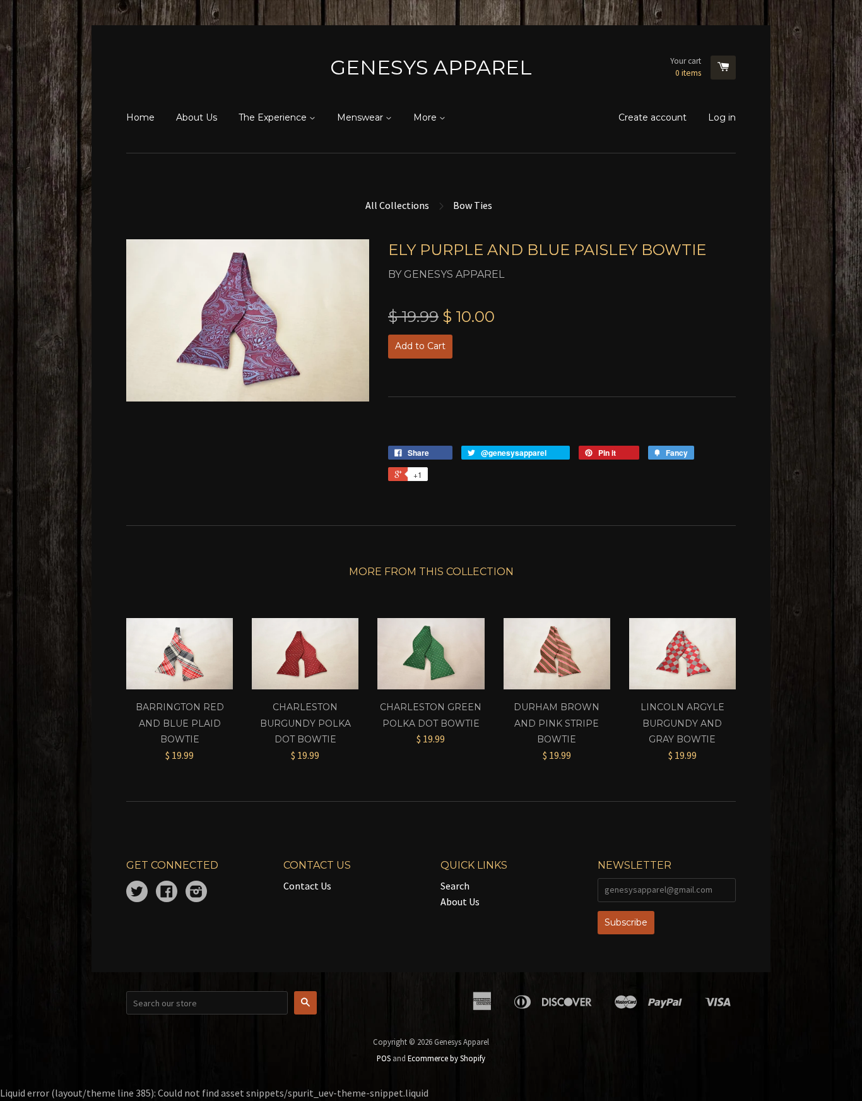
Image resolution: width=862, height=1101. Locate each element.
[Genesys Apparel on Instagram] (196, 892)
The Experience (274, 117)
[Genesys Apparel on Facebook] (166, 892)
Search (454, 885)
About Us (196, 117)
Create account (652, 117)
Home (140, 117)
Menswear (361, 117)
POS (384, 1058)
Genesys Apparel (431, 67)
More (426, 117)
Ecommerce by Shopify (446, 1058)
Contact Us (307, 885)
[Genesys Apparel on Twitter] (137, 892)
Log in (722, 117)
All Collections (397, 205)
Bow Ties (472, 205)
